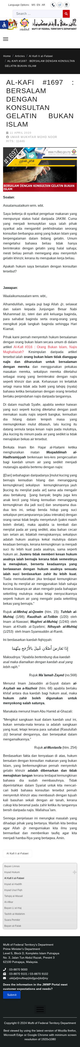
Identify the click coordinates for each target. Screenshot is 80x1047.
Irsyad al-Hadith (13, 884)
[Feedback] (60, 4)
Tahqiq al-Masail (13, 896)
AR (43, 4)
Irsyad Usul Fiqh (13, 890)
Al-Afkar (8, 902)
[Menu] (5, 39)
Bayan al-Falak (12, 925)
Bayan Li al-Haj (13, 908)
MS (33, 4)
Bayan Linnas (12, 866)
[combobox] (38, 14)
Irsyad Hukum (12, 872)
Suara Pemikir (12, 919)
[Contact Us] (53, 4)
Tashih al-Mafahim (14, 914)
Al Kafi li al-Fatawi (18, 853)
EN (38, 4)
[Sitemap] (66, 4)
